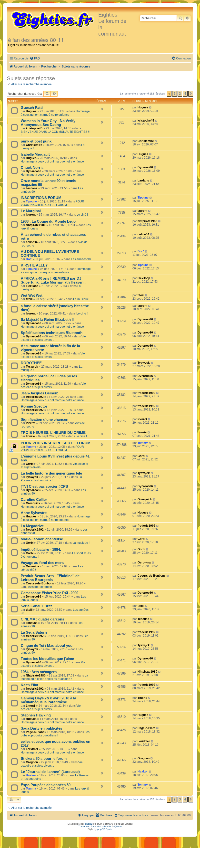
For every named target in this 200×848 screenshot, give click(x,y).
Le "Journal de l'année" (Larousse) (50, 772)
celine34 (32, 242)
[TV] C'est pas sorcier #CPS (44, 486)
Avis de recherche (40, 587)
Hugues (31, 111)
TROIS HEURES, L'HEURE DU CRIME (53, 433)
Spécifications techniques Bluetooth (51, 333)
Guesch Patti (32, 108)
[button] (190, 94)
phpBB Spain (104, 829)
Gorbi (29, 464)
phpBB (89, 823)
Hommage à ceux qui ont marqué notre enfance (55, 113)
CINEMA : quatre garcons (42, 619)
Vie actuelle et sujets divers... (53, 338)
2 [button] (174, 93)
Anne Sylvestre (34, 513)
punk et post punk (36, 141)
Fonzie (30, 436)
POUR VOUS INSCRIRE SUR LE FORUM (52, 203)
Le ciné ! (82, 214)
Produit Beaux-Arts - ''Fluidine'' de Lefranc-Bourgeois (50, 578)
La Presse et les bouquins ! (51, 478)
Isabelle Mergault (35, 154)
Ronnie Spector (34, 406)
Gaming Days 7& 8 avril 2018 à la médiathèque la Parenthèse (48, 700)
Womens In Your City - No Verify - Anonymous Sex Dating (49, 123)
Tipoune (31, 201)
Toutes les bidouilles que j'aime (47, 659)
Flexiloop (32, 286)
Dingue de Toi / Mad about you (46, 646)
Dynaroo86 (33, 171)
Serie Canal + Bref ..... (39, 606)
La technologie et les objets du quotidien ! (54, 677)
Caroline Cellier (34, 500)
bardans (31, 188)
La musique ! (81, 299)
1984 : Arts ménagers (39, 672)
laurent (31, 214)
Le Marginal (31, 211)
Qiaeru (118, 826)
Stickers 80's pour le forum (44, 759)
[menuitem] (35, 58)
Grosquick (33, 503)
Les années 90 (81, 259)
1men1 (30, 705)
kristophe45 (34, 128)
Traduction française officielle (94, 826)
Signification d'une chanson (44, 419)
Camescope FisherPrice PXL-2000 (49, 593)
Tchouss (32, 623)
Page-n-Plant (35, 732)
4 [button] (185, 93)
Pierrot (30, 423)
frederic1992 (35, 397)
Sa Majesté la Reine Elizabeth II (47, 320)
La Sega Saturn (34, 632)
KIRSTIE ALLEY (34, 265)
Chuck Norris (32, 168)
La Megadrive (32, 526)
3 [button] (180, 93)
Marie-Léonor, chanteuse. (42, 539)
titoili (29, 299)
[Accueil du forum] (53, 20)
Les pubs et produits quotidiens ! (55, 733)
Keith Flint (29, 685)
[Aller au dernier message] (150, 107)
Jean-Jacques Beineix (39, 393)
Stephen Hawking (36, 715)
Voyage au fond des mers (42, 563)
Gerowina (32, 566)
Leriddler (32, 749)
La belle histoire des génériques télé (51, 473)
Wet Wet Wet (31, 295)
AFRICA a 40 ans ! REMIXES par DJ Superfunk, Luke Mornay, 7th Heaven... (53, 280)
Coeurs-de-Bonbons (40, 583)
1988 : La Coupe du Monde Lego (48, 221)
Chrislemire (34, 145)
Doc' (29, 259)
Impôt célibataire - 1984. (41, 550)
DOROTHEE (31, 363)
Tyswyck (32, 366)
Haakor (31, 775)
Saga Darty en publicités (41, 728)
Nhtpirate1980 (36, 225)
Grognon (32, 762)
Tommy (31, 446)
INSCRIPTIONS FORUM (41, 198)
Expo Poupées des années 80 (45, 785)
